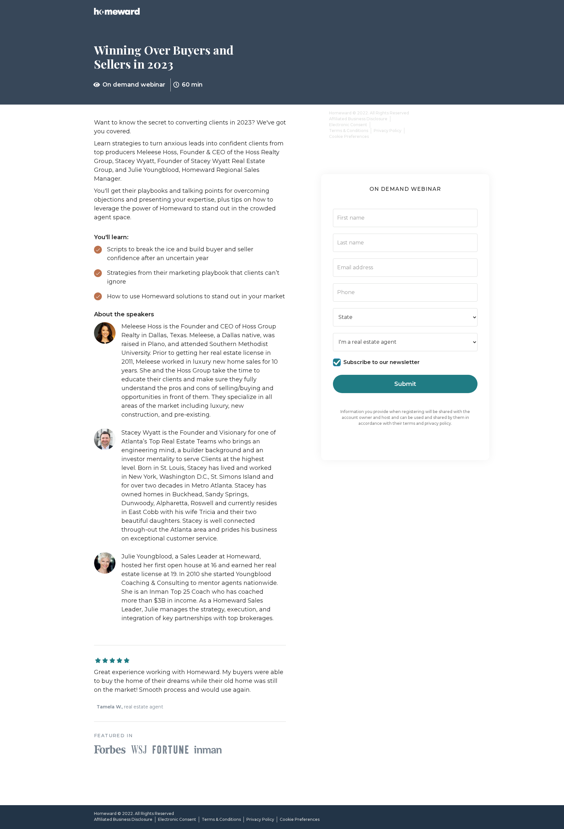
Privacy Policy (387, 130)
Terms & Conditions (348, 130)
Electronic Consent (348, 124)
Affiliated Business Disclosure (358, 118)
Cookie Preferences (349, 136)
